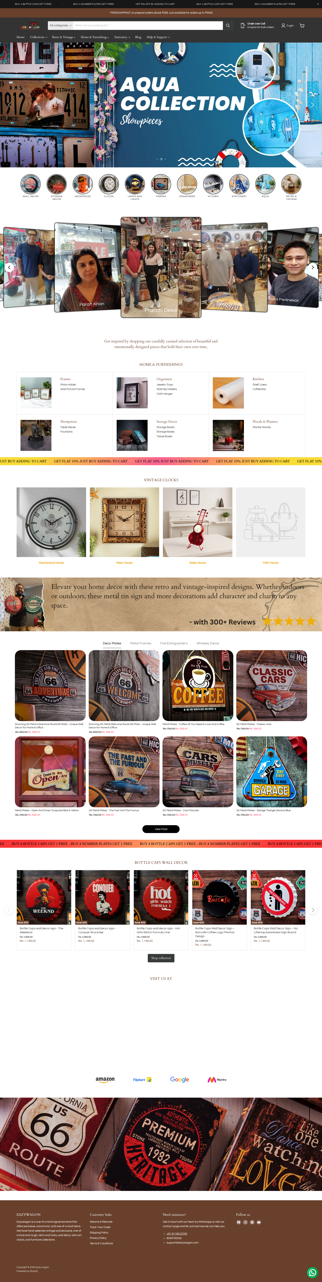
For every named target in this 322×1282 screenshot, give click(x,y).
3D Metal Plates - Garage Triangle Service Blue (263, 810)
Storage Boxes (165, 431)
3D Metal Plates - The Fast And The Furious (114, 810)
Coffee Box (259, 389)
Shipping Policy (99, 1232)
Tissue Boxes (164, 436)
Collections (37, 37)
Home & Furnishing (94, 37)
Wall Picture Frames (72, 389)
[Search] (228, 25)
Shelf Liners (260, 384)
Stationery (121, 37)
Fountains (66, 431)
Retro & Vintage (63, 37)
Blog (138, 37)
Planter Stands (262, 427)
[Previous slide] (10, 105)
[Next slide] (311, 105)
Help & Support (157, 37)
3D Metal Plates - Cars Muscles (180, 810)
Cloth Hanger (165, 393)
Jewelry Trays (165, 384)
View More (161, 829)
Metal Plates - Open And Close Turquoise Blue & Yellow (46, 810)
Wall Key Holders (167, 389)
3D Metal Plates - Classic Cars (254, 724)
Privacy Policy (98, 1238)
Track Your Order (100, 1227)
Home (21, 37)
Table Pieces (68, 427)
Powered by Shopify (27, 1271)
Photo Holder (68, 384)
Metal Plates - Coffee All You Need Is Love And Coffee (193, 724)
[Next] (312, 910)
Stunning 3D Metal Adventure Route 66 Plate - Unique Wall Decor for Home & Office (49, 726)
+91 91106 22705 (177, 1233)
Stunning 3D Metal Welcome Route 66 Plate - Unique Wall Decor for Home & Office (122, 726)
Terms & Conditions (101, 1243)
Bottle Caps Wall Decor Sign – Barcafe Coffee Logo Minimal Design (215, 932)
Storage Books (166, 427)
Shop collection (161, 958)
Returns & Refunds (101, 1221)
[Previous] (9, 910)
